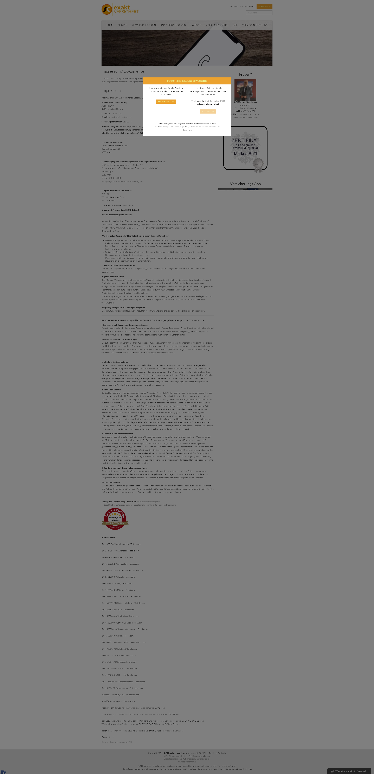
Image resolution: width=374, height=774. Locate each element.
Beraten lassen (166, 101)
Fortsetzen (208, 111)
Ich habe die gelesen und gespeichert (209, 102)
